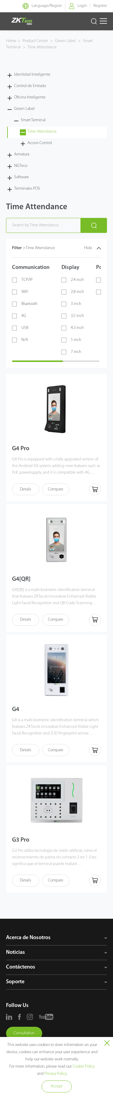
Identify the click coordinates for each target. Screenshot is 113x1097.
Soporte (15, 982)
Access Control (39, 143)
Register (100, 6)
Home (11, 41)
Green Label (65, 41)
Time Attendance (42, 47)
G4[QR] (21, 579)
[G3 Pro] (56, 800)
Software (21, 177)
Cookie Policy (84, 1066)
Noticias (15, 952)
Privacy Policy (56, 1073)
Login (82, 6)
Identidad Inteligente (32, 74)
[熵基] (21, 21)
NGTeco (20, 166)
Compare (55, 489)
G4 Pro (20, 449)
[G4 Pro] (56, 409)
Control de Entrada (30, 86)
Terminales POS (27, 188)
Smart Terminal (33, 120)
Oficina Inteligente (30, 97)
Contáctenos (20, 967)
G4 (15, 710)
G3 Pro (20, 840)
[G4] (56, 670)
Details (25, 489)
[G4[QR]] (56, 539)
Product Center (36, 41)
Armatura (21, 154)
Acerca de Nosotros (28, 938)
